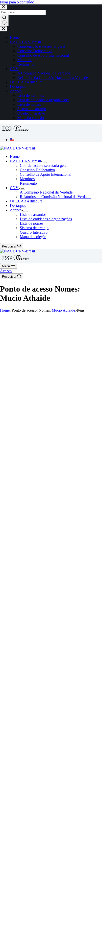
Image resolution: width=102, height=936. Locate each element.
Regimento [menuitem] (25, 64)
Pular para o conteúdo (17, 2)
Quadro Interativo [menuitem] (31, 113)
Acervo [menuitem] (16, 91)
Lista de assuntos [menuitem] (30, 95)
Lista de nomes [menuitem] (29, 104)
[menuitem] (12, 140)
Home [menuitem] (15, 37)
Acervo (6, 271)
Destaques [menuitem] (18, 86)
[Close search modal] (3, 7)
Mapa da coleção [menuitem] (30, 118)
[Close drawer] (3, 28)
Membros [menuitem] (24, 60)
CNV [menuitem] (14, 69)
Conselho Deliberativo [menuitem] (34, 51)
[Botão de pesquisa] (4, 20)
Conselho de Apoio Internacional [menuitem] (43, 55)
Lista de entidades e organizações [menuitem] (43, 100)
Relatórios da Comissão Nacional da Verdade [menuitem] (53, 77)
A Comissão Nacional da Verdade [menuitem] (43, 73)
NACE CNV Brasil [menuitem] (25, 42)
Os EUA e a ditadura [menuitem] (26, 82)
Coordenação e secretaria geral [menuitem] (41, 46)
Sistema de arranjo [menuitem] (31, 109)
